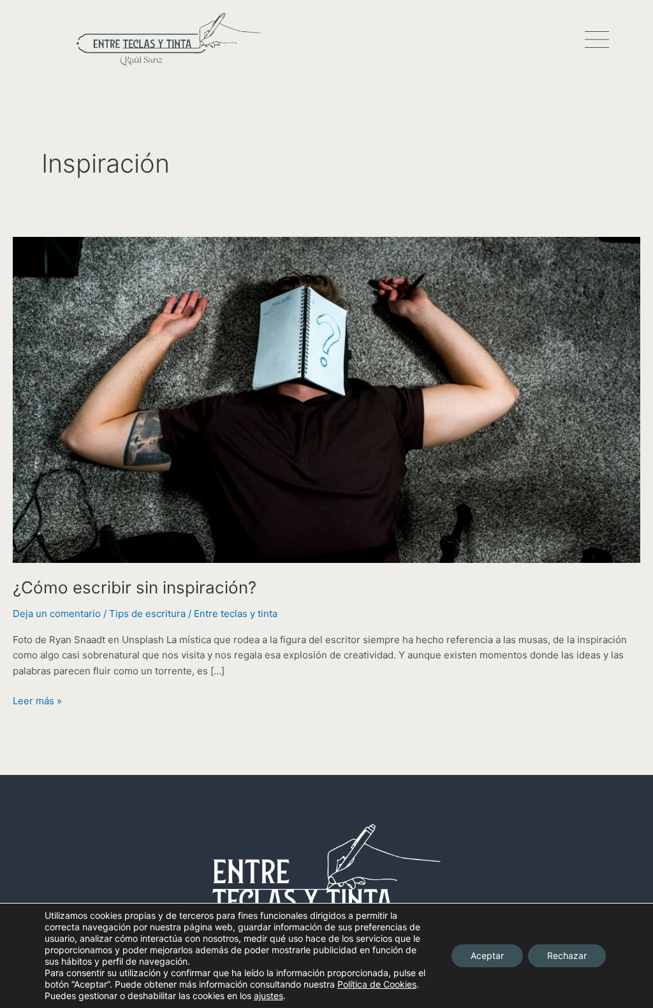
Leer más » (37, 700)
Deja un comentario (57, 613)
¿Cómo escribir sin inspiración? (134, 587)
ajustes (268, 995)
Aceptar (487, 955)
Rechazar (567, 955)
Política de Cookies (376, 984)
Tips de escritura (147, 613)
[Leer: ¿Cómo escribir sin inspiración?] (326, 399)
